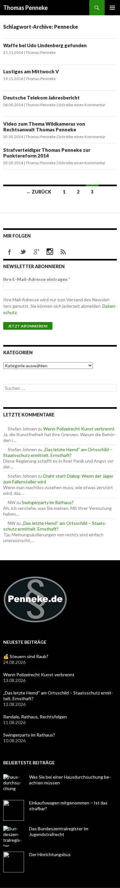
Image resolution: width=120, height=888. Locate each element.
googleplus (36, 252)
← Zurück (38, 191)
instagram (50, 252)
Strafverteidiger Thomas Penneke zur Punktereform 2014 (46, 152)
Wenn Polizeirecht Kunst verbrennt (79, 428)
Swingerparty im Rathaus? (48, 502)
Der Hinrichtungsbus (50, 854)
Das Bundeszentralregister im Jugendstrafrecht (58, 831)
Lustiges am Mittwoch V (31, 71)
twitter (23, 252)
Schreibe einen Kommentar (82, 104)
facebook (9, 252)
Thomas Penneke (25, 7)
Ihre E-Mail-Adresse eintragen (36, 279)
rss (63, 252)
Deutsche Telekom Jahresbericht (41, 97)
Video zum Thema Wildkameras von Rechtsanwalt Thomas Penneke (44, 126)
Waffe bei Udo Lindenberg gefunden (45, 45)
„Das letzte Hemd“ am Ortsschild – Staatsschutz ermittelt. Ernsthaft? (57, 452)
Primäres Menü (112, 7)
